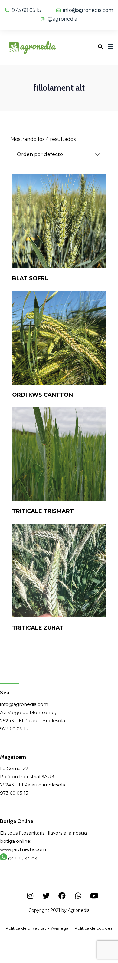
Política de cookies (93, 928)
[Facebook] (62, 896)
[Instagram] (30, 896)
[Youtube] (94, 896)
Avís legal (60, 928)
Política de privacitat (26, 928)
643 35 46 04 (22, 859)
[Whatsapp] (78, 896)
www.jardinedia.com (23, 849)
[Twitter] (46, 896)
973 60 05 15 (14, 729)
